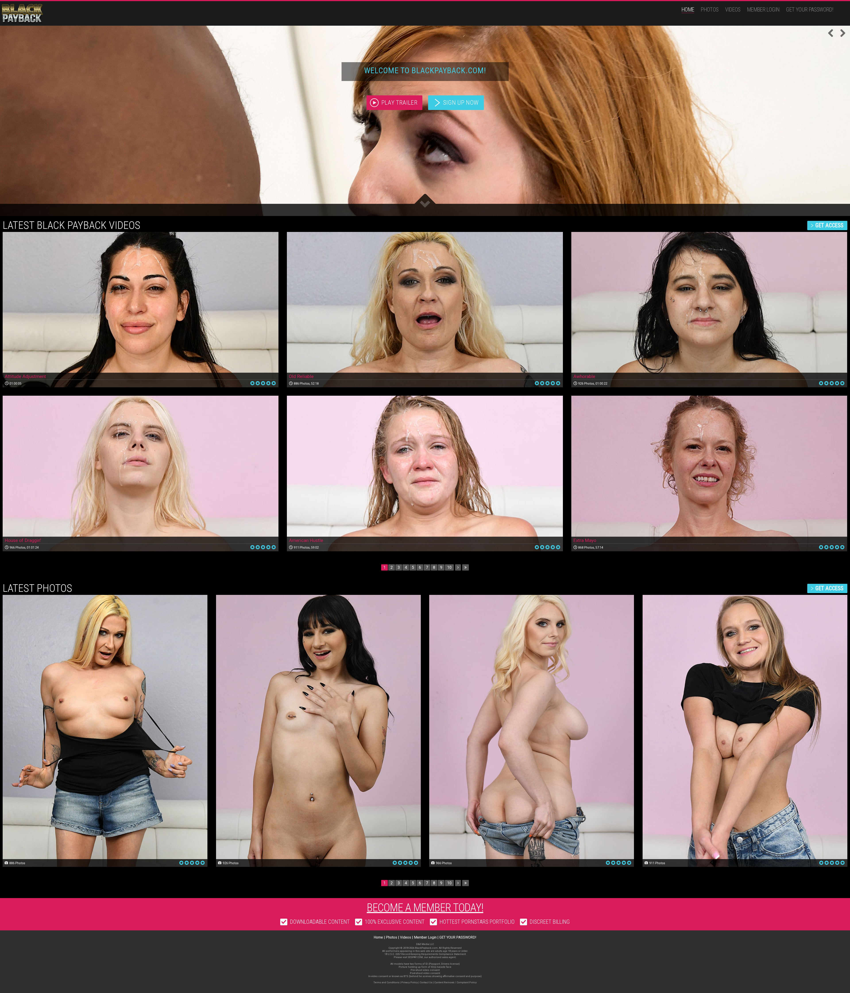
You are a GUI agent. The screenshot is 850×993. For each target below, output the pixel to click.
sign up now (461, 102)
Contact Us (426, 982)
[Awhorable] (709, 309)
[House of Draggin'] (140, 473)
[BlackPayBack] (31, 14)
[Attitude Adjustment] (140, 309)
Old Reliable (301, 376)
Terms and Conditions (386, 982)
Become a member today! (425, 907)
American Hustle (306, 540)
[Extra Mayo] (709, 473)
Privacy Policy (409, 982)
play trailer (399, 102)
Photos (709, 9)
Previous (832, 33)
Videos (732, 9)
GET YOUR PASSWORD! (809, 9)
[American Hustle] (425, 473)
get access (829, 225)
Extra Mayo (584, 540)
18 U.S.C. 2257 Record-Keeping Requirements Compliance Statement (425, 954)
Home (688, 9)
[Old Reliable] (425, 309)
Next (841, 33)
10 (449, 567)
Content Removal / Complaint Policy (455, 982)
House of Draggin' (23, 540)
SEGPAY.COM (415, 957)
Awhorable (584, 376)
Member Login (763, 9)
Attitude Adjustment (25, 376)
